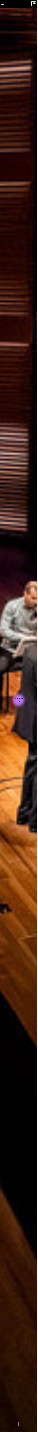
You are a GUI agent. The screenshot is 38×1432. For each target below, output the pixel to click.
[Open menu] (2, 4)
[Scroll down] (18, 1424)
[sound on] (18, 716)
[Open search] (7, 4)
